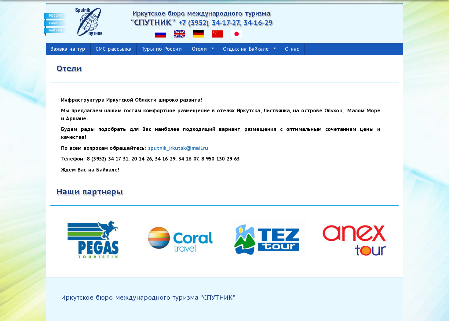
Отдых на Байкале (243, 49)
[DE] (198, 33)
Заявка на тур (68, 49)
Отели (197, 49)
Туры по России (161, 49)
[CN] (217, 33)
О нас (292, 49)
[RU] (160, 33)
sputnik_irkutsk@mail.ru (178, 148)
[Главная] (89, 21)
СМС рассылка (113, 49)
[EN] (179, 33)
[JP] (236, 33)
